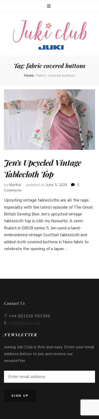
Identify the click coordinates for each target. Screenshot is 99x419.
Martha (15, 184)
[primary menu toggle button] (49, 6)
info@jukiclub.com (24, 323)
